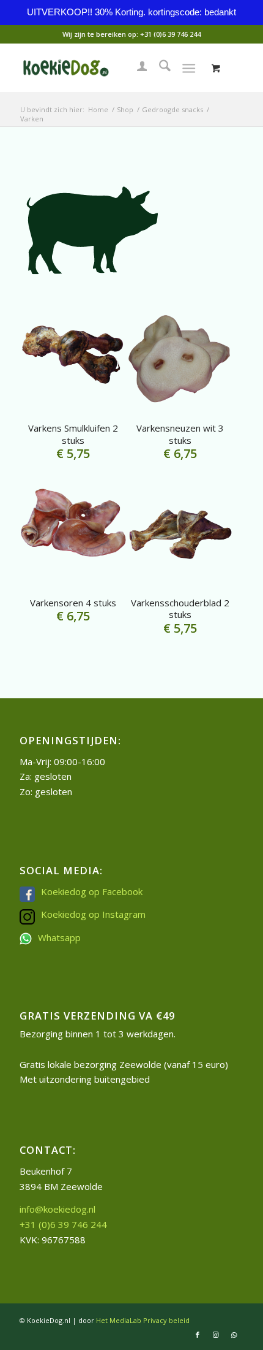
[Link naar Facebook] (197, 1334)
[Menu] (188, 67)
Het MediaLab (118, 1320)
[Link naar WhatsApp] (234, 1334)
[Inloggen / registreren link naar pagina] (136, 67)
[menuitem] (136, 67)
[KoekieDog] (109, 67)
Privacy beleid (166, 1320)
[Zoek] (159, 67)
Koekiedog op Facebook (92, 891)
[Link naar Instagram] (216, 1334)
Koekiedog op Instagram (93, 914)
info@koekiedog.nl (57, 1209)
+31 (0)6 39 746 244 (170, 34)
